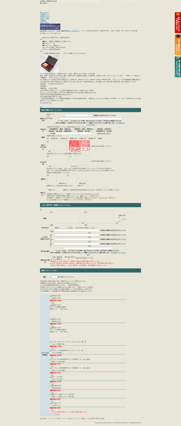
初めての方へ (44, 12)
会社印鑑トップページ (133, 1)
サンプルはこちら (46, 102)
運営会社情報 (100, 418)
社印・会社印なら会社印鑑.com (67, 6)
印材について (61, 418)
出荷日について (45, 16)
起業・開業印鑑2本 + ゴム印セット (68, 31)
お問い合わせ (44, 22)
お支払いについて (73, 418)
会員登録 (43, 20)
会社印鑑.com (110, 422)
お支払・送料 (44, 19)
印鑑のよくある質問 (87, 418)
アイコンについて (46, 92)
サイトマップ (120, 1)
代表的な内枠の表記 (103, 133)
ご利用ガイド (44, 14)
